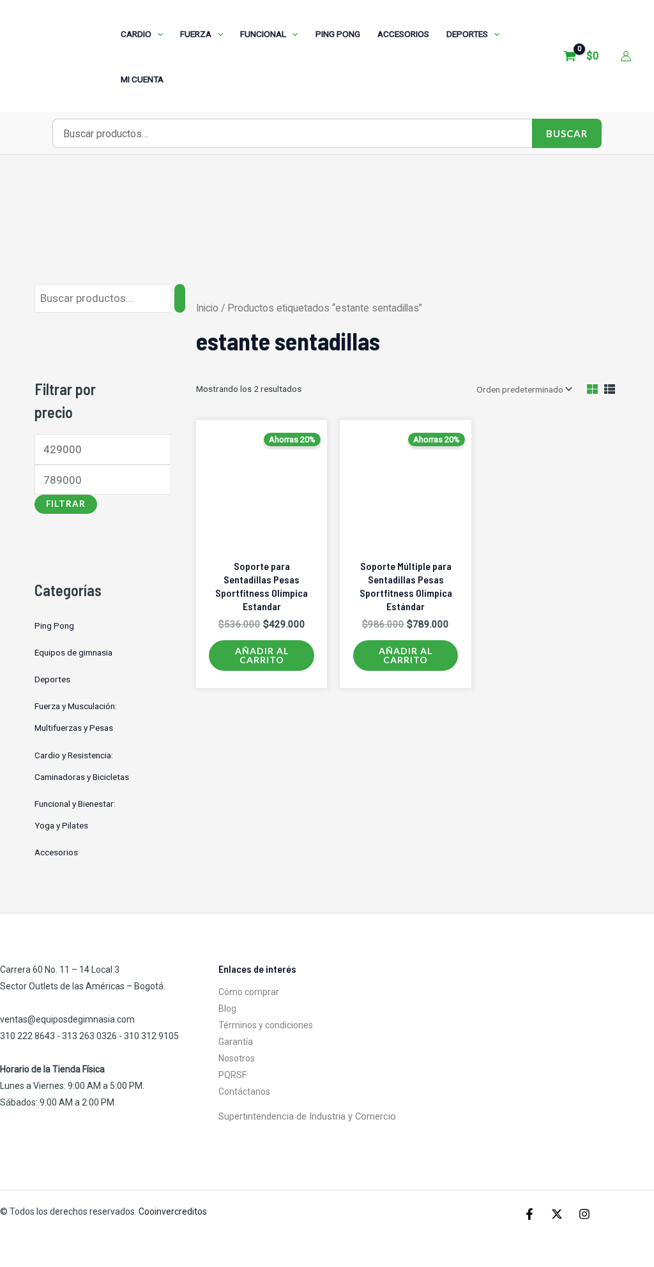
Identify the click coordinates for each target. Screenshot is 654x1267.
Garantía (235, 1042)
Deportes (52, 679)
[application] (157, 34)
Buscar (567, 133)
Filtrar (66, 504)
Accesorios (56, 852)
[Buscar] (179, 298)
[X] (557, 1214)
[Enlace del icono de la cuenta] (626, 56)
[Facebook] (529, 1214)
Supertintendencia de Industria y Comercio (307, 1116)
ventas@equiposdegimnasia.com (67, 1019)
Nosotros (236, 1058)
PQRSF (232, 1075)
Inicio (207, 308)
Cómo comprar (248, 992)
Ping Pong (54, 625)
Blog (227, 1008)
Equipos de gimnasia (73, 652)
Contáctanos (244, 1091)
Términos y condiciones (265, 1025)
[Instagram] (584, 1214)
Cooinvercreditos (174, 1211)
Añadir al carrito (262, 655)
